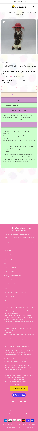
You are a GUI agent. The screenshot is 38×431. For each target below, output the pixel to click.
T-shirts (6, 288)
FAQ (5, 300)
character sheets (10, 284)
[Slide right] (23, 58)
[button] (4, 7)
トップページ (14, 12)
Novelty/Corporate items (27, 12)
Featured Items (9, 255)
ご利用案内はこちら (19, 388)
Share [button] (5, 172)
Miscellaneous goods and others (15, 292)
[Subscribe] (32, 242)
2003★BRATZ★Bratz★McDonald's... (26, 14)
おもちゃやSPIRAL (12, 424)
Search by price (9, 296)
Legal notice (29, 427)
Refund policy (22, 424)
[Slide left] (15, 58)
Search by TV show (10, 267)
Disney (6, 263)
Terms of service (11, 427)
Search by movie (9, 271)
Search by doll (8, 259)
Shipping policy (21, 427)
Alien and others (9, 280)
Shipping (11, 76)
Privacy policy (31, 424)
